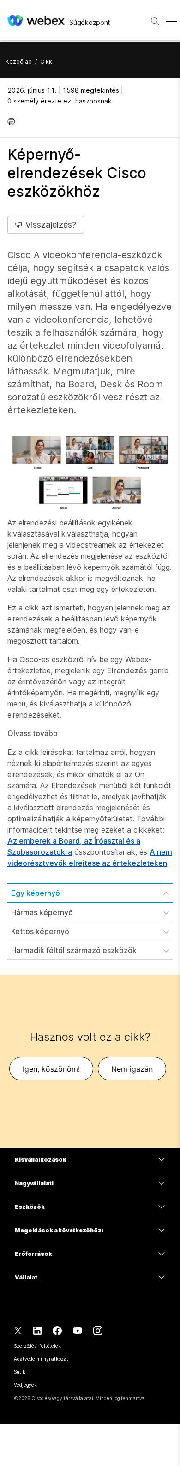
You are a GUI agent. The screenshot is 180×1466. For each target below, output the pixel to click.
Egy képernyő (35, 893)
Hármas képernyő (42, 912)
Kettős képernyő (40, 931)
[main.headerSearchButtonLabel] (155, 18)
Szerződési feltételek (37, 1346)
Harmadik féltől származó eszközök (74, 950)
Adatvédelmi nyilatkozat (41, 1359)
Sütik (19, 1372)
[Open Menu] (171, 20)
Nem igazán (132, 1069)
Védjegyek (25, 1385)
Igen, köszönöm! (51, 1069)
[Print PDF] (13, 121)
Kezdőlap (19, 61)
